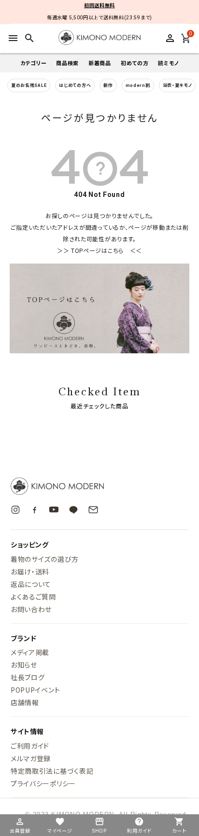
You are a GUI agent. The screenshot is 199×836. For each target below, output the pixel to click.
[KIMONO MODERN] (99, 486)
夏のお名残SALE (28, 85)
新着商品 (99, 63)
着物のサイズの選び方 (45, 559)
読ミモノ (168, 63)
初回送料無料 (99, 5)
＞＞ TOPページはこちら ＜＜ (99, 251)
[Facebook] (34, 509)
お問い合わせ (31, 609)
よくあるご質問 (33, 596)
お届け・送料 (30, 571)
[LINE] (73, 510)
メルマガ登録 (31, 758)
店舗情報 (25, 702)
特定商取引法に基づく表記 (52, 771)
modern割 (138, 85)
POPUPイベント (35, 690)
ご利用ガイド (30, 746)
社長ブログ (28, 677)
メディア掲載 (30, 652)
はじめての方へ (75, 85)
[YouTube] (54, 509)
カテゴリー (33, 63)
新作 (108, 85)
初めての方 (135, 63)
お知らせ (24, 664)
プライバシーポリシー (43, 783)
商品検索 (67, 63)
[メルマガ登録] (93, 509)
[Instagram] (15, 510)
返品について (31, 584)
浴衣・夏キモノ (177, 85)
